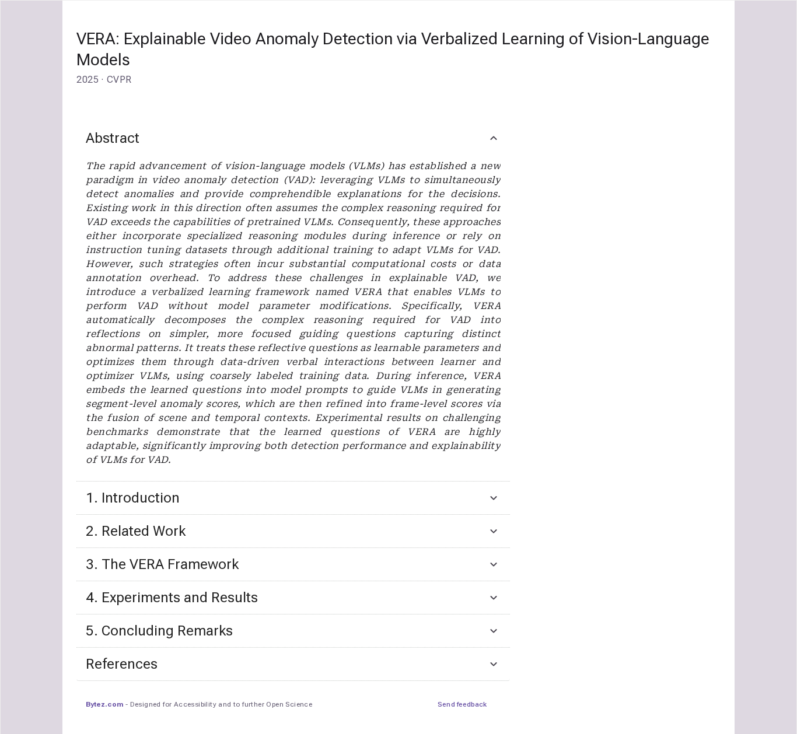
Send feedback (462, 704)
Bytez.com (104, 704)
